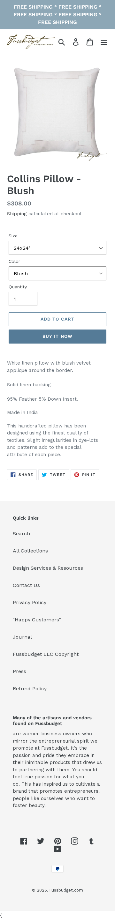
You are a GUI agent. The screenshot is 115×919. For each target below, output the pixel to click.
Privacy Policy (29, 602)
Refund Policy (30, 689)
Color (14, 261)
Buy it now (57, 336)
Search (21, 533)
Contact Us (26, 585)
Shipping (17, 214)
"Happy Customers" (37, 620)
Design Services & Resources (48, 568)
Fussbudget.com (66, 890)
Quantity (18, 286)
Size (13, 235)
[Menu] (104, 41)
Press (19, 671)
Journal (22, 637)
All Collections (30, 551)
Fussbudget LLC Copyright (46, 654)
